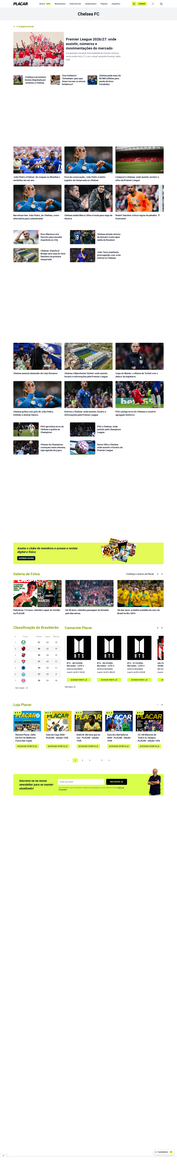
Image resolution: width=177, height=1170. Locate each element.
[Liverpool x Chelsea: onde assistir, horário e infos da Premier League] (139, 159)
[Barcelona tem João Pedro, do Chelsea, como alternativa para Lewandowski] (37, 198)
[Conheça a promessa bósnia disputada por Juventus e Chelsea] (18, 80)
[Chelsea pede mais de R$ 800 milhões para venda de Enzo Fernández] (92, 80)
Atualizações (60, 4)
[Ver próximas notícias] (162, 574)
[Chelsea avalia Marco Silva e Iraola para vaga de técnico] (88, 198)
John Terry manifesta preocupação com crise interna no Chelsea (109, 255)
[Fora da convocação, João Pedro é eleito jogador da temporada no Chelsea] (88, 159)
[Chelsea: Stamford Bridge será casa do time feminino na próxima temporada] (26, 255)
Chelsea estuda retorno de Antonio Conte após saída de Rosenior (109, 237)
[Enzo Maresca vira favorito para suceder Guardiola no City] (26, 237)
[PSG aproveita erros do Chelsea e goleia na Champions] (26, 429)
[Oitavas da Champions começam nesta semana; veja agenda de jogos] (26, 447)
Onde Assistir (75, 4)
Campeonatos (91, 4)
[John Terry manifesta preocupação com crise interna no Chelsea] (82, 255)
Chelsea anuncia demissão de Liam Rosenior (35, 373)
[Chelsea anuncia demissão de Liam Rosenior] (37, 356)
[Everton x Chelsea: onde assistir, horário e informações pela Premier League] (88, 394)
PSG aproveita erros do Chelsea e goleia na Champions (52, 429)
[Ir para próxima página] (109, 760)
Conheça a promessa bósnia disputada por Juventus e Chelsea (35, 80)
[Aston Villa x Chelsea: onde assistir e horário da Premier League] (82, 447)
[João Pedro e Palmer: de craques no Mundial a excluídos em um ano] (37, 159)
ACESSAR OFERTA (77, 680)
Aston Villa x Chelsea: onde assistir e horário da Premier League (110, 447)
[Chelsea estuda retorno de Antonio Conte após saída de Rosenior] (82, 237)
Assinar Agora (26, 558)
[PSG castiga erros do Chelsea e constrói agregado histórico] (139, 394)
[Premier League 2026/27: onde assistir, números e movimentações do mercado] (38, 49)
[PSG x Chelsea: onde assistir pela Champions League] (82, 429)
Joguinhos (115, 4)
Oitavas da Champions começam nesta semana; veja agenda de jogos (53, 447)
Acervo (44, 4)
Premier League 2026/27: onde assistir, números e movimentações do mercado (91, 43)
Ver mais (69, 687)
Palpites (104, 4)
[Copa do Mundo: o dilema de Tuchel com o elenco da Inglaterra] (139, 356)
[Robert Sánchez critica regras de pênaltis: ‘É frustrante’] (139, 198)
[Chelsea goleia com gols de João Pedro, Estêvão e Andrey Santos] (37, 394)
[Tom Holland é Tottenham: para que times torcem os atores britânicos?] (55, 80)
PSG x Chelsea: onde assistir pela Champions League (109, 429)
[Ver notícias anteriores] (158, 574)
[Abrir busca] (161, 3)
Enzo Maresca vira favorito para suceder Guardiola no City (51, 237)
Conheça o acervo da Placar (140, 574)
